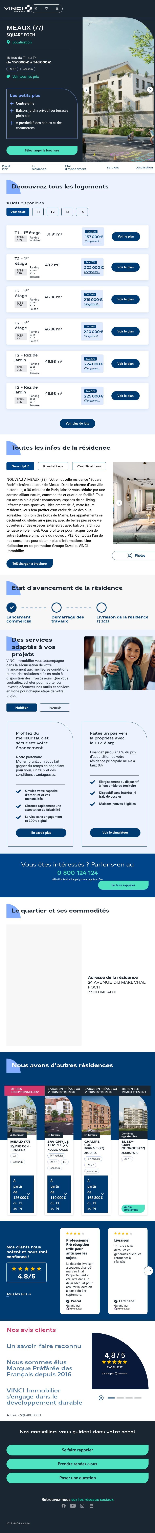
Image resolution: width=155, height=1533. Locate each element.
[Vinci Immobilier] (16, 9)
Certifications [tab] (89, 466)
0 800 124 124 (77, 873)
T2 (52, 212)
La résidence (39, 167)
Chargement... (93, 241)
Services (113, 167)
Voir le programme (131, 1208)
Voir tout (17, 212)
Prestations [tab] (53, 466)
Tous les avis (16, 1293)
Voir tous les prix (26, 76)
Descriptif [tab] (20, 466)
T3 (67, 212)
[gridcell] (28, 236)
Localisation (22, 42)
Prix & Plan (6, 167)
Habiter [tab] (21, 708)
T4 (82, 212)
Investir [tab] (55, 708)
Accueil (11, 1414)
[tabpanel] (77, 784)
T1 (38, 212)
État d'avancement (75, 167)
